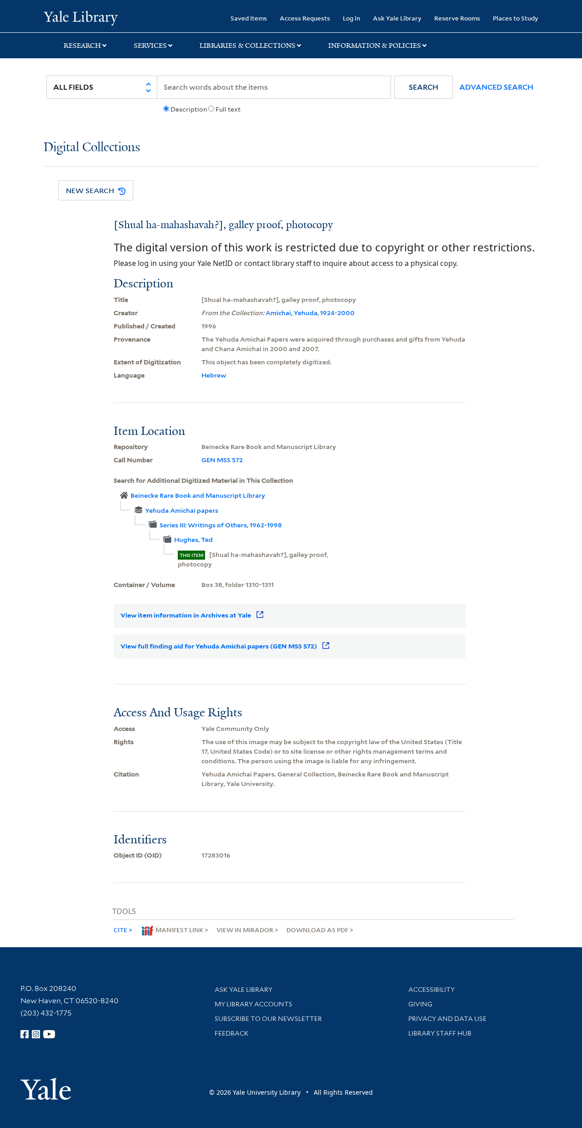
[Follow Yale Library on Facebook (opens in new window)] (24, 1034)
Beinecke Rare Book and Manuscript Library (197, 495)
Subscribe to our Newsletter (268, 1018)
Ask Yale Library (397, 18)
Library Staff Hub (440, 1033)
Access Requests (305, 18)
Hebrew (213, 375)
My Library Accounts (253, 1004)
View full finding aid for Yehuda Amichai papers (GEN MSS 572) (218, 646)
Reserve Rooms (457, 18)
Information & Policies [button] (374, 45)
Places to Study (515, 18)
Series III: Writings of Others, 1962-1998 (221, 525)
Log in (351, 18)
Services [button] (150, 45)
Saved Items (249, 18)
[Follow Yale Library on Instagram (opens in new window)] (36, 1034)
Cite (120, 929)
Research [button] (82, 45)
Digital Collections (92, 148)
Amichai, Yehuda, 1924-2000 (310, 312)
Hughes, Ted (193, 539)
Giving (420, 1004)
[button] (423, 87)
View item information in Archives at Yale (185, 615)
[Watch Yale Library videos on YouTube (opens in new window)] (49, 1034)
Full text (228, 109)
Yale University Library (81, 17)
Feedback (232, 1033)
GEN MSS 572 (222, 460)
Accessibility (431, 989)
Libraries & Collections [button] (248, 45)
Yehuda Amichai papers (181, 510)
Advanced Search (496, 87)
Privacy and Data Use (447, 1018)
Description (189, 109)
